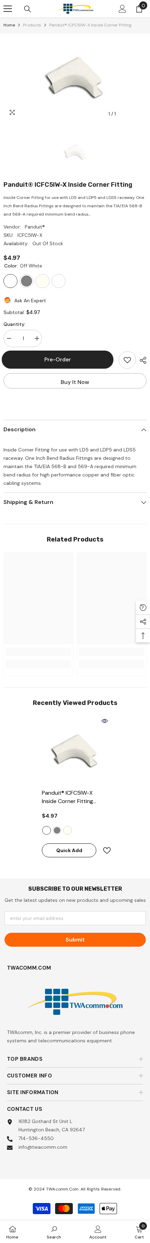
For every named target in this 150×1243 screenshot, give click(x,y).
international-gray (57, 830)
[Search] (27, 9)
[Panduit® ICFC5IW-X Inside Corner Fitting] (75, 750)
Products (32, 25)
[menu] (7, 9)
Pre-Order (60, 359)
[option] (75, 77)
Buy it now (75, 382)
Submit (75, 939)
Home (9, 25)
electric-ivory (67, 830)
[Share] (141, 360)
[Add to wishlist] (127, 360)
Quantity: (14, 324)
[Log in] (122, 9)
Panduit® (35, 227)
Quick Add (69, 850)
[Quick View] (104, 721)
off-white (46, 830)
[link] (38, 652)
